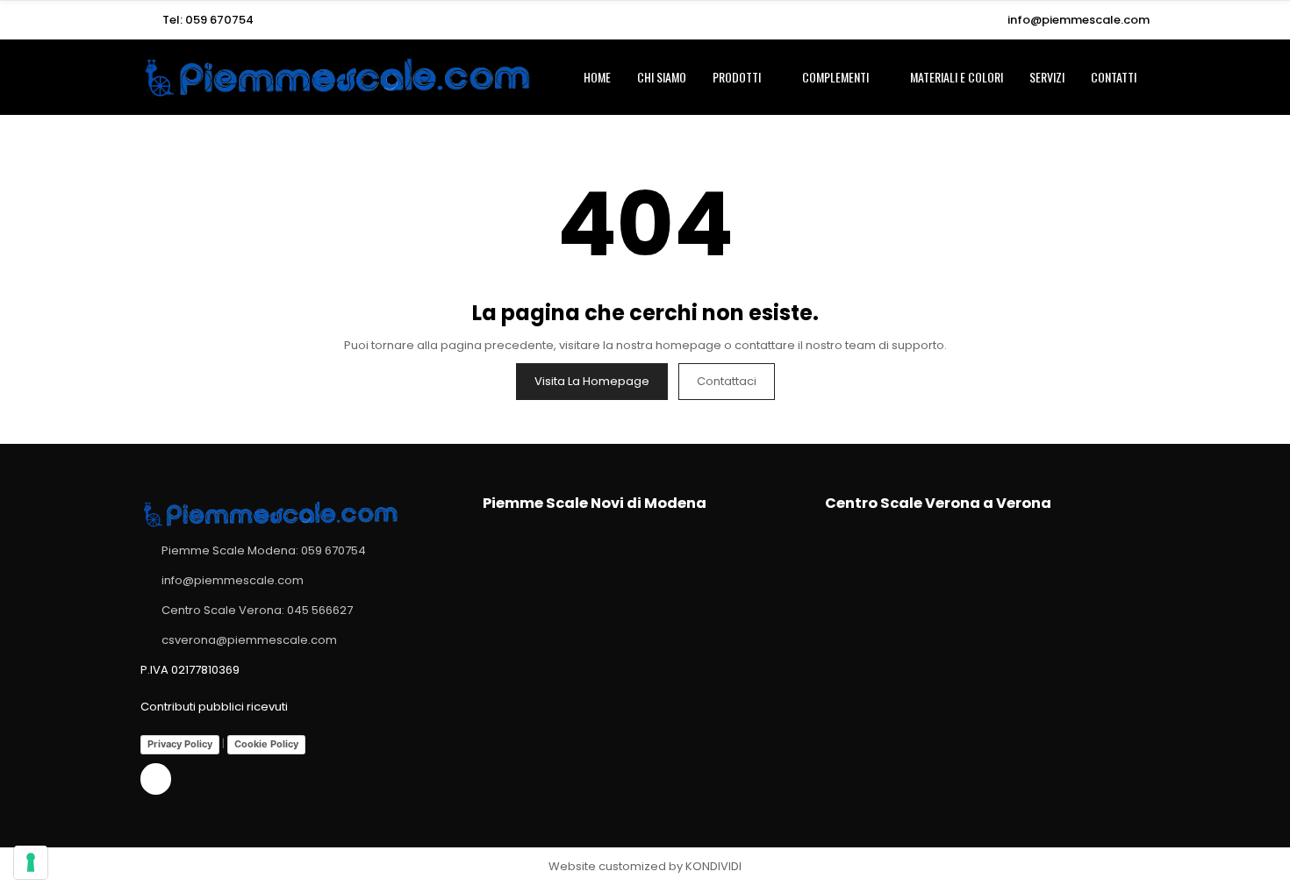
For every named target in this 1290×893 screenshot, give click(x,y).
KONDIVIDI (713, 866)
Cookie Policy (266, 744)
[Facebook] (155, 778)
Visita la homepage (591, 381)
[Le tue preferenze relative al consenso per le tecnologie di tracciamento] (30, 862)
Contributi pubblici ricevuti (214, 706)
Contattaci (726, 381)
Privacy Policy (179, 744)
